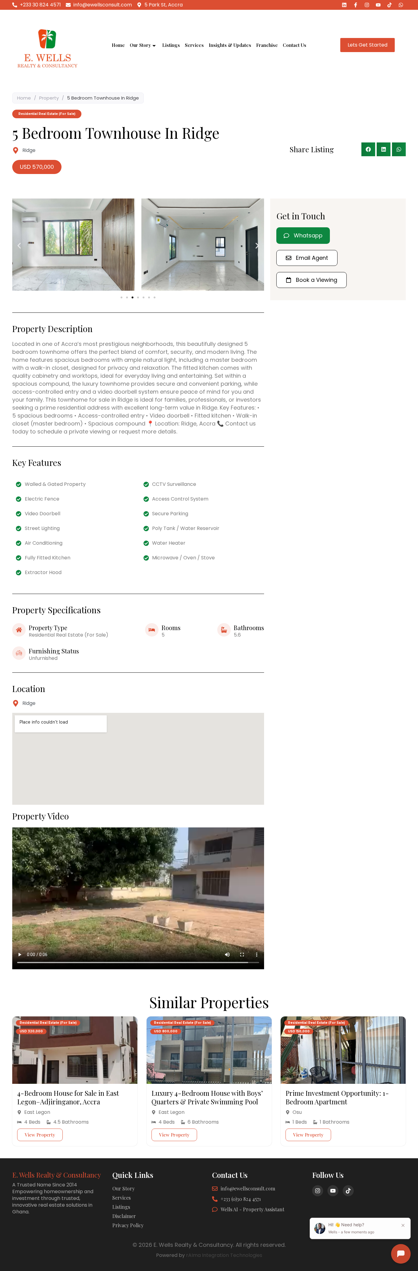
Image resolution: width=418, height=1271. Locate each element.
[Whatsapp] (401, 5)
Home (118, 45)
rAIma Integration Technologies (224, 1255)
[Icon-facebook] (355, 5)
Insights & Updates (230, 45)
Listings (171, 45)
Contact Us (294, 45)
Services (194, 45)
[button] (368, 149)
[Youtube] (378, 5)
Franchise (267, 45)
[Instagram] (367, 5)
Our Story (140, 45)
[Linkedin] (344, 5)
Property (49, 98)
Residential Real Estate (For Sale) (48, 1023)
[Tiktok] (389, 5)
